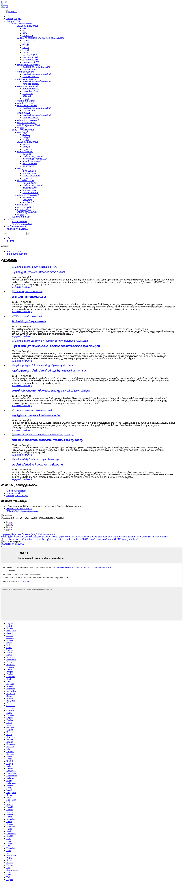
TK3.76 (26, 50)
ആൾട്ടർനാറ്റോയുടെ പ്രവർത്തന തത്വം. (36, 415)
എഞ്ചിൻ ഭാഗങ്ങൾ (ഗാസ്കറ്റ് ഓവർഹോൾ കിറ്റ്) (40, 38)
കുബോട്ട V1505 (30, 57)
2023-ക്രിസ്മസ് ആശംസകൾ (29, 321)
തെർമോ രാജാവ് (31, 69)
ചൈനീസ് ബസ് (30, 192)
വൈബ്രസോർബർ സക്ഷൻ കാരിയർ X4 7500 (136, 537)
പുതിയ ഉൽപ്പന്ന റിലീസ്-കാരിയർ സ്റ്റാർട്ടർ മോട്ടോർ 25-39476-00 (49, 370)
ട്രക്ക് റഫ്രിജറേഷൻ (22, 23)
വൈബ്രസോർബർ (27, 105)
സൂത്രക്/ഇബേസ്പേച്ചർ (35, 159)
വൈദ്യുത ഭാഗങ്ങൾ (27, 86)
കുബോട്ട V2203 (30, 60)
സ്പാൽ (27, 154)
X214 (25, 33)
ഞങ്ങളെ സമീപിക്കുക (17, 229)
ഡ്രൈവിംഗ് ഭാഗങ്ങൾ (28, 125)
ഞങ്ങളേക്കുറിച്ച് (14, 18)
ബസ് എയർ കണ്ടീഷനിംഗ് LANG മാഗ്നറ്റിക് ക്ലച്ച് (113, 539)
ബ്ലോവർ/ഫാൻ (25, 151)
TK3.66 (26, 43)
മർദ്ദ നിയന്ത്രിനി (31, 91)
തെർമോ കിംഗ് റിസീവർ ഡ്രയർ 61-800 (68, 539)
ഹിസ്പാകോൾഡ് (31, 161)
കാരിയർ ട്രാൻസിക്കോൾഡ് (37, 67)
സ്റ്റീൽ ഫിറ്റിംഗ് (24, 209)
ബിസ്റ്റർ (26, 137)
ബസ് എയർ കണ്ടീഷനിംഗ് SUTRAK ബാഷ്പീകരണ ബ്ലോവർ (82, 537)
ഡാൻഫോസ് (29, 183)
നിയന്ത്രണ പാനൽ (27, 212)
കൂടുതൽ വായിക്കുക (22, 287)
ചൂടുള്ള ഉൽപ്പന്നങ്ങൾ (12, 534)
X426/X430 (28, 35)
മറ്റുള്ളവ (27, 98)
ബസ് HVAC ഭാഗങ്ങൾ (23, 130)
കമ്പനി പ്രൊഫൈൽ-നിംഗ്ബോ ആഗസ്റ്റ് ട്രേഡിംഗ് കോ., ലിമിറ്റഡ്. (51, 390)
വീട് (8, 16)
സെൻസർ (28, 93)
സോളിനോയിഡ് (31, 89)
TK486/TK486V (30, 55)
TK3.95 (26, 52)
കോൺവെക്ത (30, 163)
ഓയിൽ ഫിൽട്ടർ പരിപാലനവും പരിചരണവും (38, 464)
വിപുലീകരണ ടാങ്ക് (26, 122)
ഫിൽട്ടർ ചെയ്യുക (26, 79)
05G (24, 31)
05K (24, 28)
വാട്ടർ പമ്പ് (22, 205)
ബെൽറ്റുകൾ (23, 113)
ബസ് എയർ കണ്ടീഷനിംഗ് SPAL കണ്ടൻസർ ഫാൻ (26, 537)
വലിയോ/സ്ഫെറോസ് (32, 156)
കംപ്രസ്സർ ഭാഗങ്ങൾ (27, 26)
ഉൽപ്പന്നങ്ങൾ (13, 21)
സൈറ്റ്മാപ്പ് (30, 534)
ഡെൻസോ (28, 166)
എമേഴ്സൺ (27, 200)
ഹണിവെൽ (28, 202)
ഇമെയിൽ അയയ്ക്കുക (12, 544)
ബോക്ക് (26, 134)
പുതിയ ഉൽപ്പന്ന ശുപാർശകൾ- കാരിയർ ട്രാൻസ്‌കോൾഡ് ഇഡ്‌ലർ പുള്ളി (56, 346)
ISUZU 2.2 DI (29, 40)
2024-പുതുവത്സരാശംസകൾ (29, 296)
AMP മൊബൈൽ (46, 534)
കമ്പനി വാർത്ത (19, 221)
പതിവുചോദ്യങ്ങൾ (16, 226)
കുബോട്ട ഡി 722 (31, 62)
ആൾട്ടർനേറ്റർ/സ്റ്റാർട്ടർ (28, 64)
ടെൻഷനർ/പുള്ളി (25, 101)
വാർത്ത (10, 219)
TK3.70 (26, 45)
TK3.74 (26, 47)
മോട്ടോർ (27, 96)
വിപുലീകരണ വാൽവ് (27, 120)
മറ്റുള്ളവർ (22, 127)
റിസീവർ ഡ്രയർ (25, 72)
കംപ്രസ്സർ (22, 132)
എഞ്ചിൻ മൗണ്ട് (25, 103)
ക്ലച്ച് (20, 168)
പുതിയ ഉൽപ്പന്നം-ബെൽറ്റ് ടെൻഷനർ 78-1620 (38, 272)
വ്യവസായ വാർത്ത (22, 224)
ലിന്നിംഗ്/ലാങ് (29, 171)
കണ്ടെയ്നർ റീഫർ (21, 217)
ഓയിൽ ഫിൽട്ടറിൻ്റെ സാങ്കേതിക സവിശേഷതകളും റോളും (47, 439)
